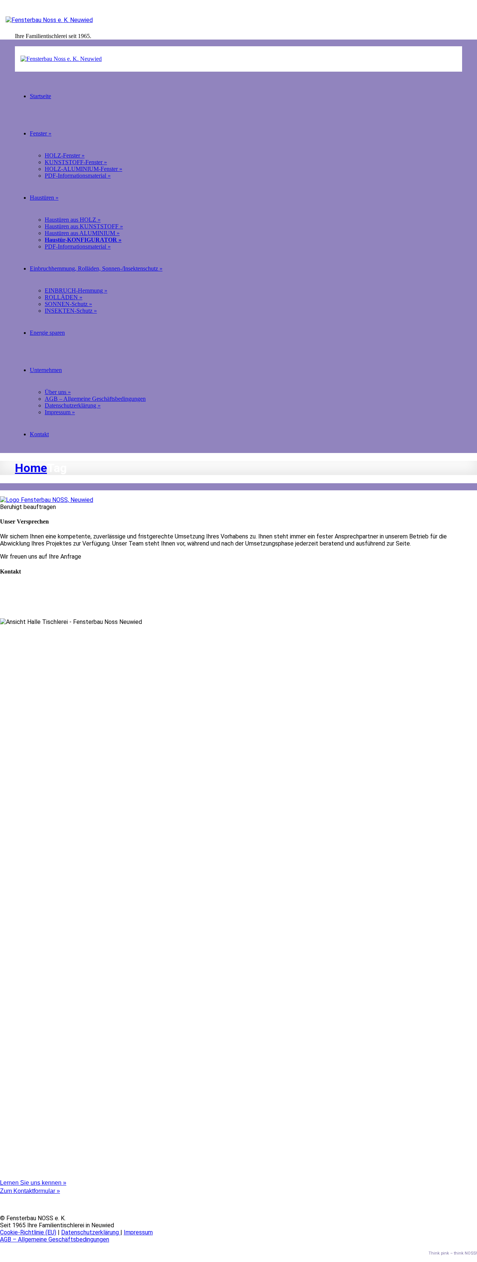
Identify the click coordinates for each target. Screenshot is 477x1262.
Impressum (138, 1232)
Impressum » (60, 412)
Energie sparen (47, 332)
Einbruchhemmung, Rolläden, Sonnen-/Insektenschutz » (96, 268)
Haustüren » (44, 197)
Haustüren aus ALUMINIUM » (82, 233)
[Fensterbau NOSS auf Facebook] (2, 1198)
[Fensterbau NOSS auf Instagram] (2, 1205)
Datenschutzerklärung (90, 1232)
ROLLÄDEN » (63, 297)
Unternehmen (46, 370)
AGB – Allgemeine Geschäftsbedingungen (95, 399)
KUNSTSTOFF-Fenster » (76, 162)
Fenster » (40, 133)
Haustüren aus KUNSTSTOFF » (84, 226)
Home (31, 468)
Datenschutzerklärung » (73, 405)
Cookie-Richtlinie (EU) (28, 1232)
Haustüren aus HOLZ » (73, 219)
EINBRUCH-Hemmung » (76, 290)
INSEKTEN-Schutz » (71, 310)
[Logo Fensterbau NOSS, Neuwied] (46, 499)
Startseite (40, 96)
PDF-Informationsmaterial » (78, 175)
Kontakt (39, 434)
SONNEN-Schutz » (68, 304)
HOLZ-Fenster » (65, 155)
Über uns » (58, 392)
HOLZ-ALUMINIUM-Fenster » (83, 169)
